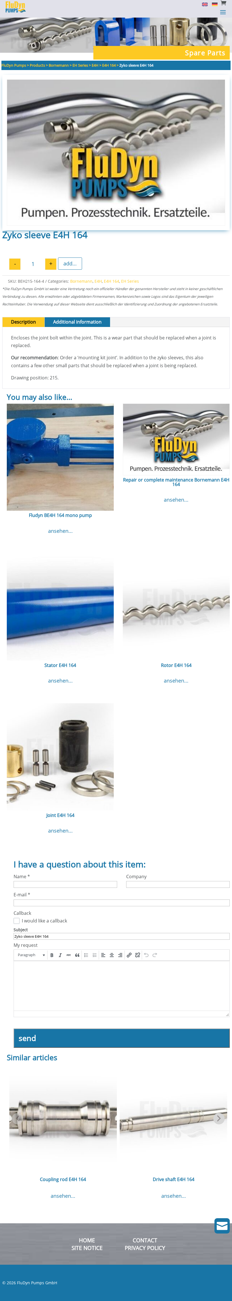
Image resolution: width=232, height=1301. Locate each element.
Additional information (77, 322)
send (27, 1038)
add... (70, 263)
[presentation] (31, 955)
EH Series (130, 281)
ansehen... (60, 530)
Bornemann (81, 281)
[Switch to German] (213, 4)
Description (23, 322)
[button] (31, 955)
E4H (98, 281)
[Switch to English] (203, 4)
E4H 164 (111, 281)
